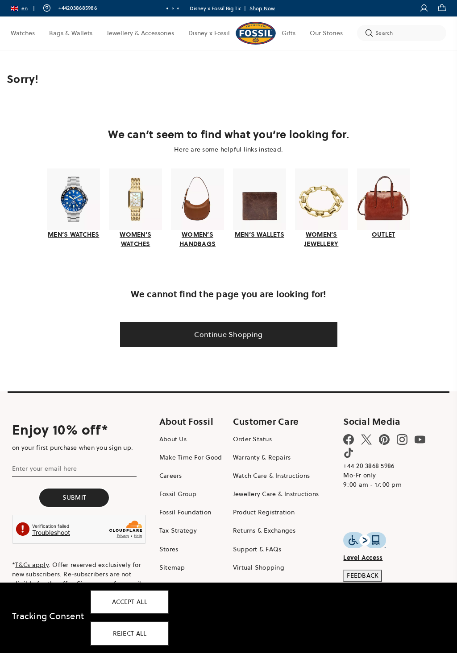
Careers (168, 474)
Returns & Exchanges (260, 529)
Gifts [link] (282, 33)
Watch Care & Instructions (267, 474)
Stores (166, 547)
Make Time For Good (188, 456)
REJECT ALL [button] (130, 633)
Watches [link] (23, 33)
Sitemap (170, 566)
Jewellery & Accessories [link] (140, 33)
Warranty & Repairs (258, 456)
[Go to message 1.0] (164, 8)
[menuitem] (23, 32)
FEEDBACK (358, 574)
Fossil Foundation (183, 511)
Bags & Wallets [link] (70, 33)
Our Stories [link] (319, 33)
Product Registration (260, 511)
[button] (26, 8)
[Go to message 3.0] (175, 8)
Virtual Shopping (255, 566)
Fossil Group (175, 493)
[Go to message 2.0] (169, 8)
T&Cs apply (32, 563)
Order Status (248, 437)
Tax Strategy (176, 529)
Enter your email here (44, 467)
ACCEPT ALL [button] (129, 601)
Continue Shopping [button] (225, 333)
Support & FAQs (253, 547)
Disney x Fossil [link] (209, 33)
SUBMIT (73, 496)
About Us (170, 437)
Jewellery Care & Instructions (272, 493)
